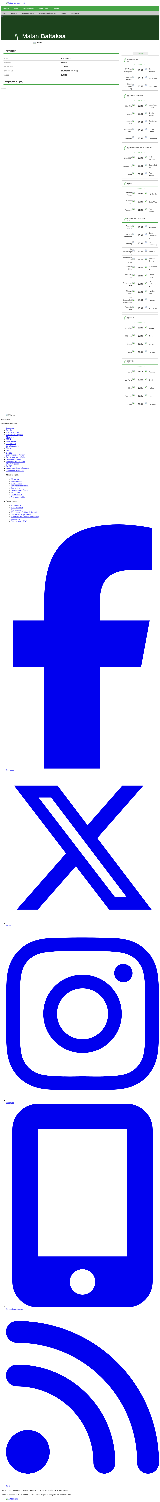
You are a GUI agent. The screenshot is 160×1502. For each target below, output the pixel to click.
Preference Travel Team (15, 462)
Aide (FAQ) (16, 505)
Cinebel (9, 448)
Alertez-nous (16, 510)
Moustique (10, 437)
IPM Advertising (12, 464)
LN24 (8, 439)
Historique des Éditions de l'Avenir (24, 517)
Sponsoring (15, 519)
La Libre (9, 430)
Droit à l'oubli (16, 483)
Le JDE (9, 466)
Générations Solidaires (15, 470)
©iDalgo (3, 88)
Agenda (9, 453)
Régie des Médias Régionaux (17, 468)
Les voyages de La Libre (16, 457)
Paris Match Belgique (14, 435)
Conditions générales (19, 490)
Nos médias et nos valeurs (21, 514)
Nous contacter (17, 508)
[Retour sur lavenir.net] (80, 3)
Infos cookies (16, 481)
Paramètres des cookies (20, 486)
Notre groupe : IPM (18, 521)
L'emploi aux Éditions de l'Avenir (24, 512)
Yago (8, 450)
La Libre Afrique (12, 446)
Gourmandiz (11, 444)
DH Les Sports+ (12, 432)
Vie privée (15, 479)
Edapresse (10, 428)
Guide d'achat (16, 495)
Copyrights (15, 488)
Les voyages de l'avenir (15, 455)
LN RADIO (11, 441)
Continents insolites (13, 459)
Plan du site (15, 492)
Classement (140, 64)
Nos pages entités (18, 497)
